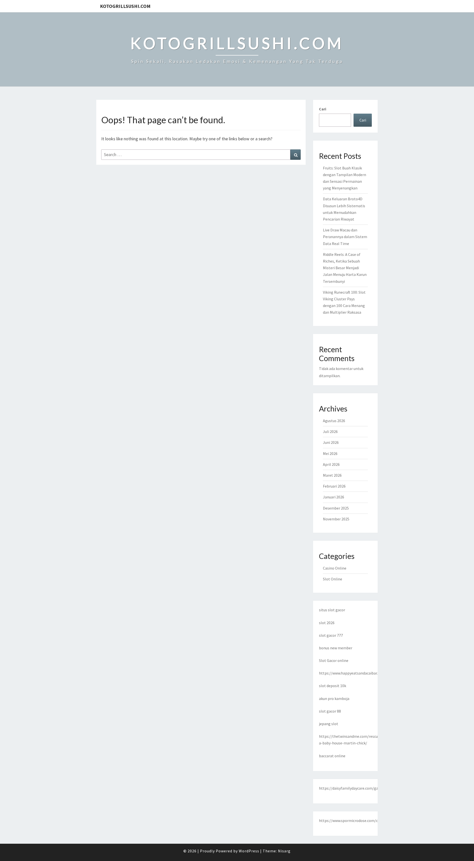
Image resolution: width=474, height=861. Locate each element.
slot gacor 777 (331, 635)
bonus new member (335, 647)
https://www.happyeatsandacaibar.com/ (353, 673)
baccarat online (332, 755)
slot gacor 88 (330, 711)
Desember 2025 (336, 508)
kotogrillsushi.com (125, 6)
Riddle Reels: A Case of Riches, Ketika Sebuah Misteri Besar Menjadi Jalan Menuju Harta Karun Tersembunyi (345, 268)
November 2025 (336, 518)
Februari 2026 (334, 486)
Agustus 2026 (334, 420)
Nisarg (284, 850)
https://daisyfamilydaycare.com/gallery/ (353, 788)
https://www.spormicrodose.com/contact (354, 820)
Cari (322, 108)
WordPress (249, 850)
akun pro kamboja (334, 698)
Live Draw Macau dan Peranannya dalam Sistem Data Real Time (345, 236)
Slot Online (332, 578)
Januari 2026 (333, 496)
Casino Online (334, 568)
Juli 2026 (330, 431)
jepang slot (328, 723)
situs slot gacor (332, 609)
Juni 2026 (331, 442)
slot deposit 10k (332, 685)
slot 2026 (327, 622)
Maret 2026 (332, 475)
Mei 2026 (330, 453)
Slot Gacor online (333, 660)
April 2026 (331, 464)
